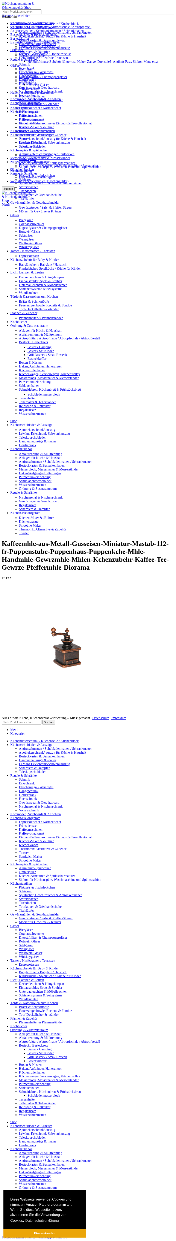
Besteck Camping (39, 347)
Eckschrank (27, 68)
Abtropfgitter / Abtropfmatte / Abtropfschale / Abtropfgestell (59, 338)
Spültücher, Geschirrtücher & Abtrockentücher (50, 183)
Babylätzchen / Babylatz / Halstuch (43, 264)
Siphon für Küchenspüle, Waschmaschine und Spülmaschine (60, 167)
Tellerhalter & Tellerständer (37, 402)
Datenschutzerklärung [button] (42, 1220)
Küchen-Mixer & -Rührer (36, 127)
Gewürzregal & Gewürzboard (39, 87)
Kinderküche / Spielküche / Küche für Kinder (50, 268)
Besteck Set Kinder (40, 351)
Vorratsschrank (29, 95)
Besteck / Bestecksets (33, 342)
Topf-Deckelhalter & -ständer (39, 309)
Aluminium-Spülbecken (35, 155)
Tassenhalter (27, 398)
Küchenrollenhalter (32, 370)
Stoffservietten (28, 187)
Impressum (118, 718)
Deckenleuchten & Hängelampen (41, 277)
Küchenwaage (28, 131)
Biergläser (26, 220)
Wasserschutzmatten (32, 413)
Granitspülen (27, 159)
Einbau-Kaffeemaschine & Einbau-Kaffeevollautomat (55, 123)
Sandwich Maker (30, 142)
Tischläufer (26, 198)
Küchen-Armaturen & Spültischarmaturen (47, 163)
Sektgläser (26, 235)
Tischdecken (27, 191)
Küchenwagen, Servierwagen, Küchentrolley (49, 374)
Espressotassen (29, 256)
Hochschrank (28, 83)
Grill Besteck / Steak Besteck (47, 355)
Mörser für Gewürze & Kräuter (40, 211)
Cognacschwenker (31, 224)
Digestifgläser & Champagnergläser (43, 77)
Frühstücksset (28, 111)
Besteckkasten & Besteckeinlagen (42, 40)
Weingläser (26, 239)
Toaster (24, 138)
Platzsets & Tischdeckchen (37, 175)
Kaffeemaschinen (30, 115)
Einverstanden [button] (44, 1233)
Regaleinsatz (27, 410)
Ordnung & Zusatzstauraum (38, 488)
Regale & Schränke (23, 173)
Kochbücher (18, 108)
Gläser (14, 65)
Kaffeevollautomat (31, 119)
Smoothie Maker (30, 146)
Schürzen (25, 179)
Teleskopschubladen (32, 55)
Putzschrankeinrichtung (35, 382)
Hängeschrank (28, 76)
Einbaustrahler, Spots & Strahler (40, 281)
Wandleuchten (28, 292)
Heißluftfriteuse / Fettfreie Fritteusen (43, 58)
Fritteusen (17, 50)
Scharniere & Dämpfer (34, 52)
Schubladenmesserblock (43, 394)
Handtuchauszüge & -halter (37, 44)
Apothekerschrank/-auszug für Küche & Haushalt (52, 138)
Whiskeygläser (29, 247)
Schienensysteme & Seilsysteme (40, 289)
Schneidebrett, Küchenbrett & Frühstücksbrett (50, 389)
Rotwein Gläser (38, 85)
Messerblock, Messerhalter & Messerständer (40, 158)
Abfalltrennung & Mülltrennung (40, 334)
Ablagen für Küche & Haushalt (40, 330)
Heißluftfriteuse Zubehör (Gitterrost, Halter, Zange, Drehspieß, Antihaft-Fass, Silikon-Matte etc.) (92, 61)
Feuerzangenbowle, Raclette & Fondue (45, 305)
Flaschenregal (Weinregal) (36, 72)
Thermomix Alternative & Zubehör (42, 135)
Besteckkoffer (36, 358)
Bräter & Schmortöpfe (34, 301)
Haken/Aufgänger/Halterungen (40, 473)
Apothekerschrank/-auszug (37, 430)
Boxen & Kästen (30, 362)
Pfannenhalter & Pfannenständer (41, 318)
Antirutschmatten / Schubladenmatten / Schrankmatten (55, 32)
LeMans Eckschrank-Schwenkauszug (44, 142)
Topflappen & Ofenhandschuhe (40, 195)
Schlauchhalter (29, 385)
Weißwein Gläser (30, 243)
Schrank (24, 64)
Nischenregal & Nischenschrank (41, 91)
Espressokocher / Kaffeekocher (40, 108)
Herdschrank (27, 80)
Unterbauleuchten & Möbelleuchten (43, 285)
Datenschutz (100, 718)
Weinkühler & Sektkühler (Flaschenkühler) (39, 181)
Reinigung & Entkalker (34, 406)
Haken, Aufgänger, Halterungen (40, 366)
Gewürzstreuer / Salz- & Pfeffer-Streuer (46, 207)
